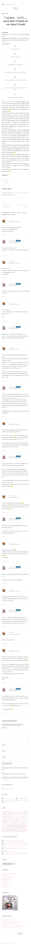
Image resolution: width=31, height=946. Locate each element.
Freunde (21, 820)
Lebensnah (24, 192)
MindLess (11, 589)
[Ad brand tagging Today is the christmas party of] (13, 840)
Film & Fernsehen (21, 818)
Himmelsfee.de (5, 881)
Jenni (12, 122)
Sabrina (10, 542)
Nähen (5, 828)
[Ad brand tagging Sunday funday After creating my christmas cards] (15, 846)
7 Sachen (16, 194)
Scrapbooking (8, 829)
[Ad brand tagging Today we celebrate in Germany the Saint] (15, 853)
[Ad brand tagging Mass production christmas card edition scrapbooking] (15, 850)
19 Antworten (5, 28)
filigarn (10, 649)
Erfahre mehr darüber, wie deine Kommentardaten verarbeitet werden (13, 779)
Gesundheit (21, 822)
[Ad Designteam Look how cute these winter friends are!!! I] (15, 852)
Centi (10, 302)
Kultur (18, 826)
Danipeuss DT (18, 814)
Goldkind (11, 347)
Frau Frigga (11, 632)
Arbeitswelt (20, 812)
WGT (10, 831)
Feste (15, 818)
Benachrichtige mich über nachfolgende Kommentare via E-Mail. (15, 768)
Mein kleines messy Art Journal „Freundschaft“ (12, 927)
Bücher (12, 814)
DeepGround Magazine (7, 883)
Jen (9, 422)
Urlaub (4, 831)
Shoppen (24, 830)
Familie (24, 817)
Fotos (16, 820)
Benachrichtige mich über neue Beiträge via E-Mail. (13, 774)
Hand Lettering (5, 824)
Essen (20, 817)
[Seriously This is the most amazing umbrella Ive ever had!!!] (15, 842)
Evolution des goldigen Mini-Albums (10, 923)
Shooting (18, 830)
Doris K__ (11, 220)
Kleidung (18, 824)
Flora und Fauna (9, 820)
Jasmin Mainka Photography (8, 877)
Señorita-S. (11, 261)
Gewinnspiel (25, 822)
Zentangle (22, 831)
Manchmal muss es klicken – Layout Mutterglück (12, 925)
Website (3, 757)
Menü (15, 8)
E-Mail (4, 751)
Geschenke (14, 822)
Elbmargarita (4, 885)
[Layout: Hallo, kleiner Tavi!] (10, 910)
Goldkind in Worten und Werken (9, 873)
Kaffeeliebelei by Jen (6, 875)
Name (3, 745)
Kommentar (4, 727)
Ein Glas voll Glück (13, 816)
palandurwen (12, 240)
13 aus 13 (13, 812)
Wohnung (14, 831)
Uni (28, 830)
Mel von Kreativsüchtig (7, 879)
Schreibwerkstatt (20, 828)
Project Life (11, 828)
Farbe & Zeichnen (8, 818)
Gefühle (9, 822)
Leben (23, 826)
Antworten (4, 234)
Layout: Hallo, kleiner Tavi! (8, 920)
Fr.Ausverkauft (12, 495)
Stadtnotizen (4, 886)
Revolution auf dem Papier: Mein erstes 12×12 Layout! (14, 921)
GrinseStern (4, 42)
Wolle (18, 831)
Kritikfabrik (10, 826)
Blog (7, 814)
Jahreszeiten (13, 824)
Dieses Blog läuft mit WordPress (8, 943)
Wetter (7, 831)
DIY (7, 816)
